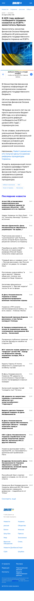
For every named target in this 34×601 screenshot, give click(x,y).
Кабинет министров (9, 184)
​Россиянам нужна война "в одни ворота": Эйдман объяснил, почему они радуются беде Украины (13, 275)
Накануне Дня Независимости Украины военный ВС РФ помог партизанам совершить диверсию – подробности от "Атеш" (15, 489)
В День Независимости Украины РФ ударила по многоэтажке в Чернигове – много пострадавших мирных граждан (14, 378)
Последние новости (14, 196)
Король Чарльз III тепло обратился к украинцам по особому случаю (13, 366)
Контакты (5, 572)
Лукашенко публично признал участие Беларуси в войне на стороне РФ (15, 341)
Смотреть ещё (9, 499)
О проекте (6, 564)
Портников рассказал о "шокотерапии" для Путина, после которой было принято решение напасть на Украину (14, 239)
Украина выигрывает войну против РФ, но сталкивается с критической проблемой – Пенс (14, 451)
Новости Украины (8, 188)
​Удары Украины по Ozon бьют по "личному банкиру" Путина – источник (15, 217)
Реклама (19, 564)
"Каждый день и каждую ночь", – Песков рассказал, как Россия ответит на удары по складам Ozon (15, 263)
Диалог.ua (15, 580)
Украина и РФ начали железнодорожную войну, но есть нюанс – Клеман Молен (14, 309)
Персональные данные (22, 568)
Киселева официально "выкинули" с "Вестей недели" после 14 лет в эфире (15, 286)
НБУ (19, 184)
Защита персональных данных (21, 573)
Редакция (5, 568)
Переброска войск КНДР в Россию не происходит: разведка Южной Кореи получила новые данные (13, 251)
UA (30, 3)
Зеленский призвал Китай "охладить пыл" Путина (13, 389)
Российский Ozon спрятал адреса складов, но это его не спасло (14, 477)
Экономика (19, 188)
